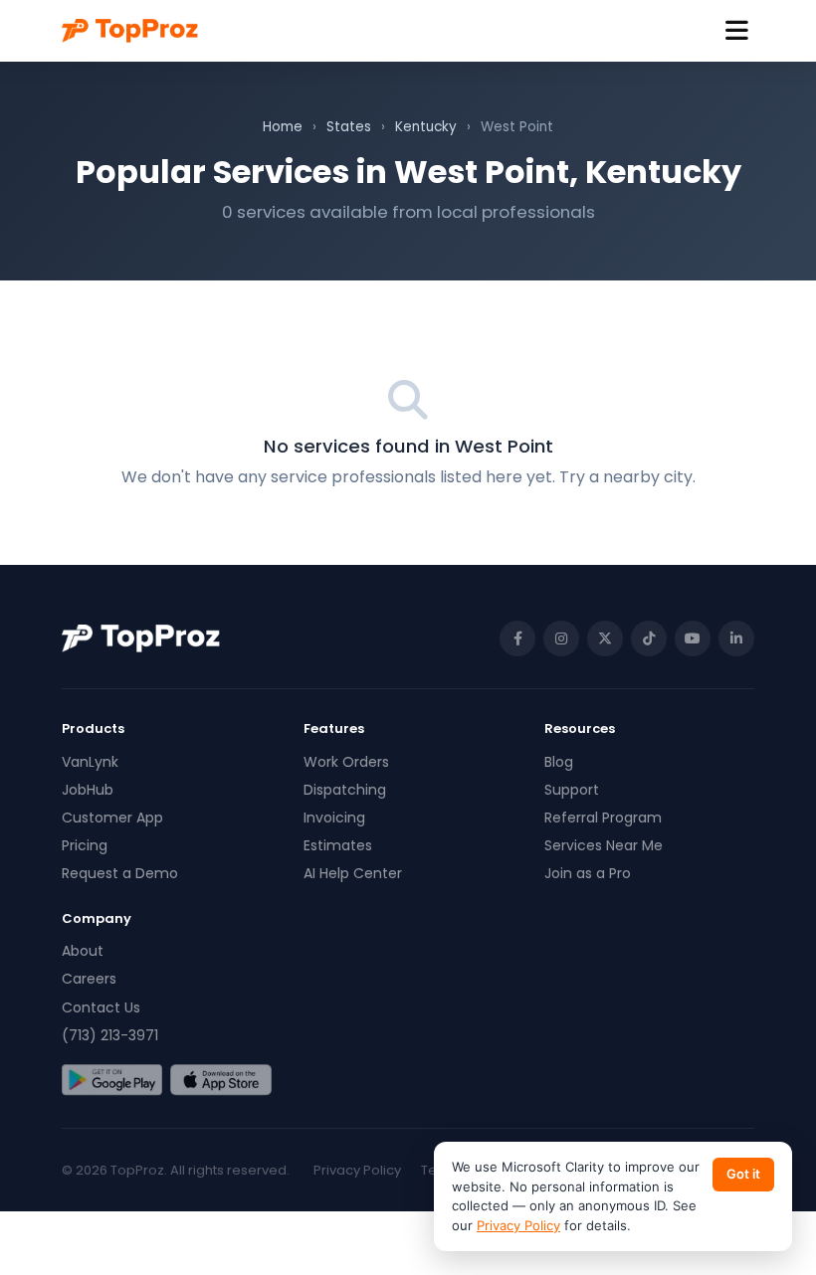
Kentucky (426, 126)
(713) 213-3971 (110, 1035)
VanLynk (90, 762)
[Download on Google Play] (112, 1080)
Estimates (338, 845)
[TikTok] (649, 638)
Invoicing (334, 817)
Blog (558, 762)
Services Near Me (603, 845)
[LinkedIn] (736, 638)
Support (571, 790)
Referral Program (603, 817)
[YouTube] (693, 638)
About (82, 951)
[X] (605, 638)
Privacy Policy (357, 1170)
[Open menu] (736, 31)
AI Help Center (353, 873)
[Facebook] (517, 638)
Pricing (84, 845)
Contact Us (101, 1007)
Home (283, 126)
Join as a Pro (587, 873)
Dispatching (345, 790)
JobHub (87, 790)
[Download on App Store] (220, 1080)
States (348, 126)
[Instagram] (561, 638)
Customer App (112, 817)
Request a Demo (120, 873)
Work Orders (346, 762)
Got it (743, 1174)
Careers (89, 979)
